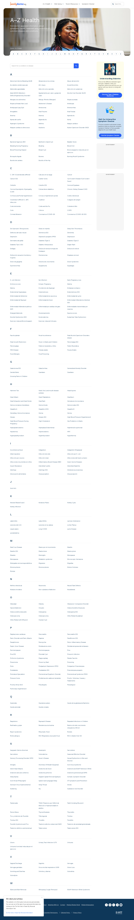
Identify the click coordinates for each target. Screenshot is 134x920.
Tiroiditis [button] (41, 820)
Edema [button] (69, 284)
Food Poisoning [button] (44, 354)
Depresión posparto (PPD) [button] (47, 236)
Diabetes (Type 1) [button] (44, 240)
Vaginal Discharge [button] (16, 863)
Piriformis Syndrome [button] (17, 658)
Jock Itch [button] (13, 488)
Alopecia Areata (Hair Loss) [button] (19, 103)
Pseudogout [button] (71, 685)
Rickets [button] (69, 732)
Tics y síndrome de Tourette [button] (19, 816)
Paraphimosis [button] (14, 642)
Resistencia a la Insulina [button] (46, 725)
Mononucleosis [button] (15, 567)
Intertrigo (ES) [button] (43, 470)
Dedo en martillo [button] (44, 229)
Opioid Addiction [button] (15, 608)
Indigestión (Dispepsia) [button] (74, 450)
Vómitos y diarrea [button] (44, 871)
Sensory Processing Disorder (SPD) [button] (21, 758)
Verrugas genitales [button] (16, 867)
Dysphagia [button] (70, 266)
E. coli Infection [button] (15, 280)
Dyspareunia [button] (43, 266)
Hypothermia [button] (71, 435)
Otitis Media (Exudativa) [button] (75, 616)
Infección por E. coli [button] (73, 454)
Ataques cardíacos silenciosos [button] (20, 127)
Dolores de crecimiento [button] (46, 262)
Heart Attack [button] (14, 397)
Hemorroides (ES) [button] (73, 405)
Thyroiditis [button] (70, 812)
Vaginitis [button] (41, 863)
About (44, 905)
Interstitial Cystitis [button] (44, 466)
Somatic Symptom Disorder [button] (76, 777)
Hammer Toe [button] (14, 390)
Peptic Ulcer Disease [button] (17, 646)
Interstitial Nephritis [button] (73, 466)
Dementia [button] (70, 232)
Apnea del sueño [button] (15, 119)
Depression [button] (71, 236)
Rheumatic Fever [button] (44, 732)
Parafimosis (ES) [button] (72, 638)
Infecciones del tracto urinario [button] (77, 458)
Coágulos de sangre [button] (73, 200)
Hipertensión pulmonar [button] (74, 427)
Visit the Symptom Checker (110, 135)
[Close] (42, 897)
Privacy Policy (77, 912)
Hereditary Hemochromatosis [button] (20, 413)
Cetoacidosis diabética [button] (46, 189)
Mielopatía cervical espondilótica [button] (21, 563)
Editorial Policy (65, 912)
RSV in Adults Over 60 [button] (74, 736)
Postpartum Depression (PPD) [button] (48, 666)
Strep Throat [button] (43, 785)
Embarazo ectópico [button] (73, 288)
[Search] (113, 4)
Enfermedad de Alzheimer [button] (18, 296)
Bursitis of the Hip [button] (44, 160)
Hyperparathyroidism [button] (17, 435)
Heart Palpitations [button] (44, 397)
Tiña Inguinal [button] (43, 816)
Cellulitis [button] (13, 185)
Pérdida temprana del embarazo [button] (77, 646)
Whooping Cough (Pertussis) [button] (48, 889)
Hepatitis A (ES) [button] (44, 409)
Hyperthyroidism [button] (44, 435)
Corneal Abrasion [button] (16, 214)
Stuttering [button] (13, 789)
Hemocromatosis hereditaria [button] (19, 405)
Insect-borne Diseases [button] (74, 462)
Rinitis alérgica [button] (15, 736)
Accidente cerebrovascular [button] (19, 85)
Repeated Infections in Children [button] (77, 721)
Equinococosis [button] (72, 313)
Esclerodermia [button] (43, 317)
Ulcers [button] (12, 842)
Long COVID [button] (43, 529)
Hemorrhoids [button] (43, 405)
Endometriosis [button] (43, 292)
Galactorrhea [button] (43, 368)
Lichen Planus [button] (71, 525)
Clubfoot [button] (41, 200)
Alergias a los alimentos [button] (18, 99)
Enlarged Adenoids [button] (16, 313)
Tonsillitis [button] (70, 820)
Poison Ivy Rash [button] (44, 662)
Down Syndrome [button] (72, 262)
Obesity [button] (41, 604)
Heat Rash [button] (42, 401)
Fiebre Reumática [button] (73, 346)
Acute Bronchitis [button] (72, 85)
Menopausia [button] (14, 559)
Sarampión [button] (42, 750)
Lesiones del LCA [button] (15, 525)
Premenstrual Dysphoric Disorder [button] (50, 674)
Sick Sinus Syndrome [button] (74, 765)
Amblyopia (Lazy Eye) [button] (17, 107)
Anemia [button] (12, 115)
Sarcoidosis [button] (71, 750)
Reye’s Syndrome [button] (16, 732)
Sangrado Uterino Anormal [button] (19, 750)
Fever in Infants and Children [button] (48, 342)
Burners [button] (41, 156)
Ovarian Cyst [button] (43, 620)
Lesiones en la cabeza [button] (46, 525)
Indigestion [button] (42, 450)
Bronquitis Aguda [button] (15, 156)
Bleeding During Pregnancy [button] (19, 146)
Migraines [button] (42, 563)
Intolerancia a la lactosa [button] (75, 470)
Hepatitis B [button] (70, 409)
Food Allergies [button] (15, 354)
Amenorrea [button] (42, 107)
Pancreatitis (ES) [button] (72, 634)
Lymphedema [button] (14, 533)
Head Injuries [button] (71, 390)
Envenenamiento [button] (44, 313)
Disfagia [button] (12, 248)
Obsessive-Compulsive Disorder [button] (78, 604)
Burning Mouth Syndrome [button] (75, 156)
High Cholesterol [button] (44, 421)
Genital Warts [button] (14, 372)
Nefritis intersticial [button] (16, 585)
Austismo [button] (42, 127)
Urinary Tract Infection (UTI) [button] (48, 842)
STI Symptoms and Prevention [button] (77, 781)
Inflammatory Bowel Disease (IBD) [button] (50, 462)
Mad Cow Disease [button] (16, 547)
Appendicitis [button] (43, 119)
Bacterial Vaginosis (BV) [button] (18, 142)
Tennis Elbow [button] (14, 812)
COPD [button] (69, 210)
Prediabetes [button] (14, 670)
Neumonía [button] (42, 585)
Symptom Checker (88, 4)
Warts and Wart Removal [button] (18, 889)
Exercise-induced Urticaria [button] (47, 321)
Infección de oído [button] (44, 454)
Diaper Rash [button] (71, 244)
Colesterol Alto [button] (72, 206)
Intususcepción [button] (72, 474)
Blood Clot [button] (70, 146)
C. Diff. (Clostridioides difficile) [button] (20, 175)
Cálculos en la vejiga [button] (45, 175)
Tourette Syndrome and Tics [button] (19, 824)
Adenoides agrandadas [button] (17, 89)
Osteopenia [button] (42, 612)
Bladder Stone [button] (71, 142)
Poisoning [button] (70, 662)
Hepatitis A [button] (13, 409)
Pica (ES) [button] (13, 654)
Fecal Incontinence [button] (45, 335)
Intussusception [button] (44, 474)
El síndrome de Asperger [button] (47, 288)
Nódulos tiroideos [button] (16, 589)
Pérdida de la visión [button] (45, 646)
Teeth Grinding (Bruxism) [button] (75, 803)
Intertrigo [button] (13, 470)
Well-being (58, 4)
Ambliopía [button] (70, 103)
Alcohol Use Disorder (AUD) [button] (76, 93)
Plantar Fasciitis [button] (72, 658)
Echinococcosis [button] (15, 284)
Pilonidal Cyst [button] (43, 654)
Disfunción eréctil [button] (73, 248)
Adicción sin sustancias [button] (74, 89)
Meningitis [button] (42, 555)
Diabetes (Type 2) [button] (73, 240)
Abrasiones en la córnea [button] (46, 81)
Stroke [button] (69, 785)
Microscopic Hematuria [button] (75, 559)
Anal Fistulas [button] (71, 111)
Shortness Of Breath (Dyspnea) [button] (49, 765)
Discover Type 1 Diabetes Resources (110, 95)
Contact (62, 905)
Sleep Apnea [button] (14, 777)
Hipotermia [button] (14, 431)
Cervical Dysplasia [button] (73, 185)
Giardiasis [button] (42, 372)
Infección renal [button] (43, 458)
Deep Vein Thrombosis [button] (74, 229)
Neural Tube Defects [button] (74, 585)
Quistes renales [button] (44, 707)
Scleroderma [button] (43, 754)
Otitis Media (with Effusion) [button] (19, 620)
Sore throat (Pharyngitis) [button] (18, 781)
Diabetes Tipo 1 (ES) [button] (16, 244)
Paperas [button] (41, 638)
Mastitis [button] (69, 547)
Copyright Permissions (51, 912)
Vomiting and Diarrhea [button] (17, 871)
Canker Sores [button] (43, 179)
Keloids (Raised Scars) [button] (17, 503)
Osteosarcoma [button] (15, 616)
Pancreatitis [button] (42, 634)
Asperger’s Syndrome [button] (17, 123)
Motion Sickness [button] (72, 567)
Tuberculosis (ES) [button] (72, 828)
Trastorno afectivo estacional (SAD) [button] (50, 824)
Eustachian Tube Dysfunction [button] (76, 317)
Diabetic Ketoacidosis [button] (46, 244)
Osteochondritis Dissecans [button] (76, 608)
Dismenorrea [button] (43, 255)
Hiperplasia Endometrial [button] (46, 427)
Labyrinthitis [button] (42, 521)
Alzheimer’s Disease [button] (45, 103)
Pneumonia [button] (14, 662)
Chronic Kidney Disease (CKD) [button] (77, 189)
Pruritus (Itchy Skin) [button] (16, 685)
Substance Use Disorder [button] (75, 789)
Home (12, 48)
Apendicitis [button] (70, 115)
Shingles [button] (13, 765)
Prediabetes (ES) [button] (44, 670)
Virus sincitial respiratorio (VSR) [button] (49, 867)
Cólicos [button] (41, 210)
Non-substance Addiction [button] (47, 589)
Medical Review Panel (73, 905)
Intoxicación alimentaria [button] (18, 474)
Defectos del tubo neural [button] (18, 232)
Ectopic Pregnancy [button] (45, 284)
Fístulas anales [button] (43, 350)
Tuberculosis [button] (43, 828)
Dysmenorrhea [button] (15, 266)
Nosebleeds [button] (71, 589)
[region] (24, 906)
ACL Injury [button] (42, 85)
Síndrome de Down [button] (45, 769)
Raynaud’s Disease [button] (45, 721)
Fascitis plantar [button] (15, 335)
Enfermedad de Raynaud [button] (18, 300)
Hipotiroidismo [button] (44, 431)
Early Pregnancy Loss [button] (74, 280)
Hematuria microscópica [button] (75, 401)
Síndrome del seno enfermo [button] (19, 773)
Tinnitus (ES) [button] (14, 820)
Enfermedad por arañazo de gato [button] (49, 306)
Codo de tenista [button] (15, 206)
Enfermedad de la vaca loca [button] (48, 296)
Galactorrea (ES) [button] (15, 368)
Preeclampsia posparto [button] (74, 670)
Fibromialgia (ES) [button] (72, 342)
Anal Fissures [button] (43, 111)
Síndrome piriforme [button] (45, 773)
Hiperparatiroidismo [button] (16, 427)
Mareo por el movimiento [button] (47, 547)
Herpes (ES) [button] (42, 417)
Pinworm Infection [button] (73, 654)
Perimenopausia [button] (44, 650)
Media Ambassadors (87, 905)
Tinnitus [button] (69, 816)
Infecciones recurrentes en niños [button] (21, 462)
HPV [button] (68, 431)
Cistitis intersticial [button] (73, 196)
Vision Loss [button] (71, 867)
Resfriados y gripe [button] (16, 725)
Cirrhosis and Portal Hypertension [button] (21, 196)
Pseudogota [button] (42, 685)
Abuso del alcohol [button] (73, 81)
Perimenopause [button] (15, 650)
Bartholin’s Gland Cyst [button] (46, 142)
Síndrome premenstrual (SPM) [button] (77, 773)
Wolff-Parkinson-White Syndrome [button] (78, 889)
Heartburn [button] (70, 397)
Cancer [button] (69, 175)
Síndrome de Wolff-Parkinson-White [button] (79, 769)
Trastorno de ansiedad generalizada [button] (78, 824)
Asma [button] (69, 119)
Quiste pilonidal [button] (15, 707)
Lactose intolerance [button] (73, 521)
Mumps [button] (12, 571)
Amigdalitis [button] (13, 111)
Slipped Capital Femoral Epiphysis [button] (50, 777)
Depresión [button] (13, 236)
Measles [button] (12, 555)
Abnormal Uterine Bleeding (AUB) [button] (21, 81)
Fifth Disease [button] (14, 350)
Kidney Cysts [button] (71, 503)
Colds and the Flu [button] (44, 206)
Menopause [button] (71, 555)
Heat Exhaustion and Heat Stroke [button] (21, 401)
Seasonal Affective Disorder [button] (76, 754)
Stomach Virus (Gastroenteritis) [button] (20, 785)
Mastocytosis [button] (71, 551)
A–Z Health (46, 4)
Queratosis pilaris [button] (44, 703)
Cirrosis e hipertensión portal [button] (48, 196)
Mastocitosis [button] (43, 551)
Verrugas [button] (70, 863)
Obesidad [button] (13, 604)
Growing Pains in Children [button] (18, 376)
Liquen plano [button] (14, 529)
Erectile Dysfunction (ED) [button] (18, 317)
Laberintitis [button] (13, 521)
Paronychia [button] (42, 642)
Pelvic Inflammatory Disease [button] (76, 642)
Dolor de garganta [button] (16, 262)
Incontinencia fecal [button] (16, 450)
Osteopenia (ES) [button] (72, 612)
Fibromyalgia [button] (14, 346)
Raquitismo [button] (14, 721)
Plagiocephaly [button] (43, 658)
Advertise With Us (53, 905)
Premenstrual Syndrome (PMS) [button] (77, 674)
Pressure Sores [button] (15, 678)
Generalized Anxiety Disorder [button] (77, 368)
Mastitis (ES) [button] (14, 551)
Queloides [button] (13, 703)
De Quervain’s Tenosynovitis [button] (19, 229)
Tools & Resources (72, 4)
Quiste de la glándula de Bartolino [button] (78, 703)
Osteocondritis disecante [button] (18, 612)
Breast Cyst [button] (42, 150)
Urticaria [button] (70, 842)
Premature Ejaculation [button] (17, 674)
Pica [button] (68, 650)
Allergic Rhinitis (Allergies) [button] (47, 99)
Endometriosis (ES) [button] (73, 292)
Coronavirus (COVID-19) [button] (47, 214)
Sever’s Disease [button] (44, 758)
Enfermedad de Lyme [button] (74, 296)
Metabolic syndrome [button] (45, 559)
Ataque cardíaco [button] (72, 123)
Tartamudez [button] (14, 803)
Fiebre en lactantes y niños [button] (47, 346)
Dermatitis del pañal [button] (16, 240)
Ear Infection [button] (43, 280)
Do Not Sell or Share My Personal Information (19, 912)
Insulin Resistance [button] (16, 466)
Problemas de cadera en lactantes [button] (50, 678)
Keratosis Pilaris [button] (44, 503)
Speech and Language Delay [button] (48, 781)
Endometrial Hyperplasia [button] (18, 292)
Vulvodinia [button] (70, 871)
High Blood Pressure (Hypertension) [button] (79, 417)
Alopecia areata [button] (72, 99)
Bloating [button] (41, 146)
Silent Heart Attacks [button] (16, 769)
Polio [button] (12, 666)
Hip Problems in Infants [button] (74, 421)
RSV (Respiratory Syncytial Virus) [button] (49, 736)
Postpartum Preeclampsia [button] (75, 666)
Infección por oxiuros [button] (17, 458)
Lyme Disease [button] (71, 529)
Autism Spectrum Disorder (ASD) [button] (78, 127)
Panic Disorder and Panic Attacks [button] (21, 638)
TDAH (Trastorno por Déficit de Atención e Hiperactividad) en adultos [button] (49, 805)
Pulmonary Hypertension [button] (18, 689)
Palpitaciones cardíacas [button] (17, 634)
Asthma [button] (41, 123)
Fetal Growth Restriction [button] (18, 342)
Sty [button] (40, 789)
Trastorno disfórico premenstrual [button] (21, 828)
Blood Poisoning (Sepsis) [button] (18, 150)
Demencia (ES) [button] (43, 232)
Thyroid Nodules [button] (44, 812)
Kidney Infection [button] (15, 506)
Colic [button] (12, 210)
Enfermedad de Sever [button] (46, 300)
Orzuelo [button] (41, 608)
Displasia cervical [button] (73, 255)
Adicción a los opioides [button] (46, 89)
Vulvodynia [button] (13, 875)
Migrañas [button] (70, 563)
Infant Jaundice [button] (15, 454)
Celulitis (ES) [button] (43, 185)
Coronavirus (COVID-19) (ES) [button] (77, 214)
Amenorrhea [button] (71, 107)
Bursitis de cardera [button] (16, 160)
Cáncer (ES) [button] (14, 179)
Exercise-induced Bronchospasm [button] (21, 321)
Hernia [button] (41, 413)
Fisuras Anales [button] (71, 350)
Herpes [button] (12, 417)
